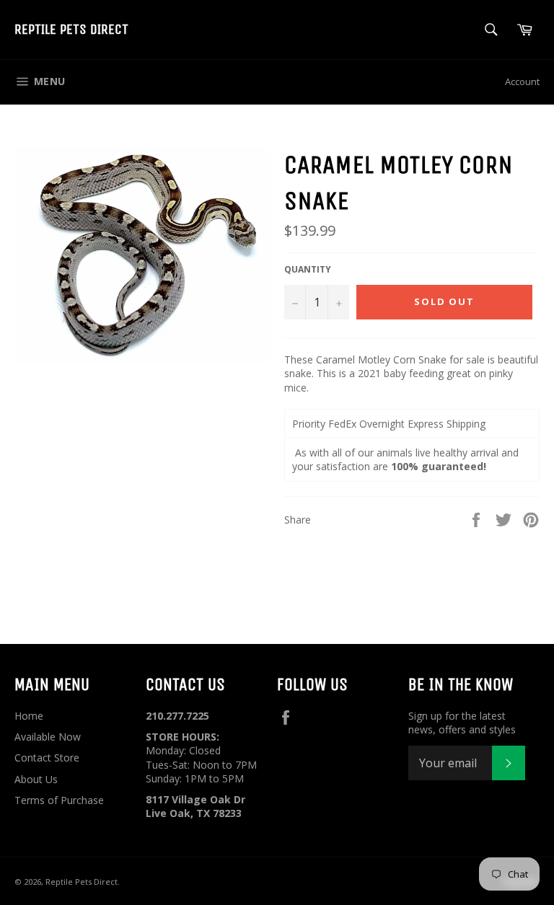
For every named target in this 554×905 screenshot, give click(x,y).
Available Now (47, 736)
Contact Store (46, 757)
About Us (36, 779)
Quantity (307, 269)
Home (28, 716)
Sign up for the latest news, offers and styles (462, 722)
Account (522, 81)
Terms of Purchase (59, 800)
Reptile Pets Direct (71, 29)
